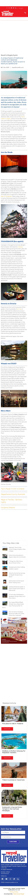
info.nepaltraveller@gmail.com (11, 882)
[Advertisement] (14, 39)
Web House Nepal (18, 894)
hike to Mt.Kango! (6, 196)
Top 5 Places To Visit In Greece (12, 489)
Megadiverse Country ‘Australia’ (13, 494)
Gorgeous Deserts (8, 507)
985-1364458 (6, 873)
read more (7, 728)
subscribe (13, 841)
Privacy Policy (14, 892)
